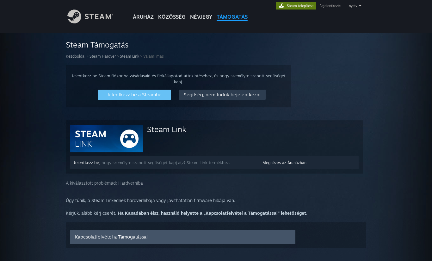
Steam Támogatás (97, 44)
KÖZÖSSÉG (172, 17)
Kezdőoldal (75, 56)
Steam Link (129, 56)
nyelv (353, 5)
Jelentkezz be (86, 162)
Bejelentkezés (330, 5)
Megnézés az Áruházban (284, 162)
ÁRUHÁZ (143, 17)
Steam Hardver (102, 56)
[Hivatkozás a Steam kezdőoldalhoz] (90, 21)
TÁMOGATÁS (232, 17)
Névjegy (201, 17)
